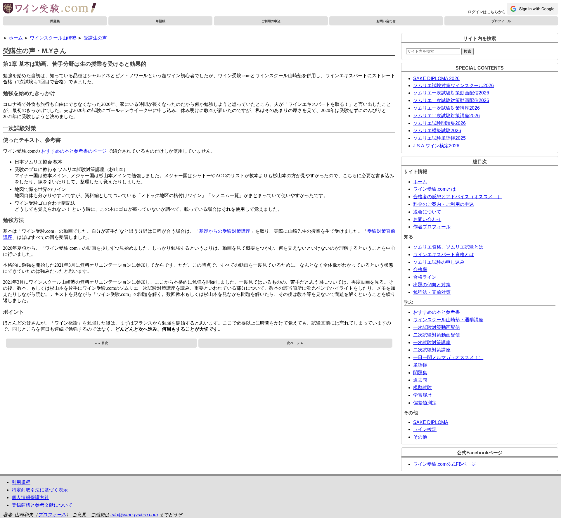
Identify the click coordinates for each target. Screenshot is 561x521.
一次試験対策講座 (432, 342)
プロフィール (501, 21)
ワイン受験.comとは (434, 189)
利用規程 (21, 482)
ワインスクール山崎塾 (53, 37)
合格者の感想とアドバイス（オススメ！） (457, 196)
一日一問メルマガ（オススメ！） (448, 357)
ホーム (16, 37)
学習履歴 (422, 395)
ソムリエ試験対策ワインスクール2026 (453, 85)
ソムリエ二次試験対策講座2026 (446, 115)
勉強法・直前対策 (432, 292)
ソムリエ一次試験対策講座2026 (446, 108)
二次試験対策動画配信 (436, 334)
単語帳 (160, 21)
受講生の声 (95, 37)
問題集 (55, 21)
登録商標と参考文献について (42, 505)
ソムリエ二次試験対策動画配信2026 (451, 100)
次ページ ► (295, 343)
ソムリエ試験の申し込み (439, 262)
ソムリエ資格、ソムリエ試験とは (448, 246)
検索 (467, 51)
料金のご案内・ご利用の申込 (443, 204)
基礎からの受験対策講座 (224, 231)
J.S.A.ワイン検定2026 (436, 145)
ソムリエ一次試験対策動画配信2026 (451, 92)
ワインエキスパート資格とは (443, 254)
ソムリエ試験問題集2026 (439, 123)
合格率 (420, 269)
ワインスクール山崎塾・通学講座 (448, 319)
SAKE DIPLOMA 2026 (436, 78)
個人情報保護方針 (30, 497)
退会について (427, 211)
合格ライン (425, 277)
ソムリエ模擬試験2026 (437, 130)
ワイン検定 (425, 429)
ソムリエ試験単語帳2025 (439, 138)
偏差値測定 (425, 402)
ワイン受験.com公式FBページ (444, 464)
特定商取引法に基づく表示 (40, 489)
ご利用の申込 (270, 21)
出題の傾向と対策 (432, 284)
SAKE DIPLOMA (430, 422)
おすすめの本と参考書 (436, 312)
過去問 (420, 379)
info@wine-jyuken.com (134, 514)
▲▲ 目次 (101, 343)
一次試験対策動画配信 (436, 327)
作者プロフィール (432, 226)
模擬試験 (422, 387)
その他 (420, 436)
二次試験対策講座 (432, 349)
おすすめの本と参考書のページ (74, 151)
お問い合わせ (386, 21)
